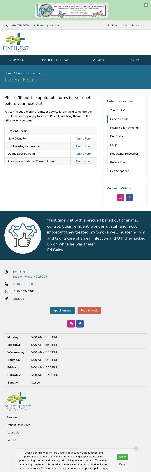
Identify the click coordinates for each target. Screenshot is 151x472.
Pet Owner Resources (124, 154)
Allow (122, 457)
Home (8, 73)
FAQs (113, 145)
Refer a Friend (119, 162)
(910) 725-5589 (24, 284)
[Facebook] (129, 197)
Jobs (125, 25)
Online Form (84, 139)
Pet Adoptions (119, 171)
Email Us (18, 299)
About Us (101, 60)
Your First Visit (119, 110)
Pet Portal (113, 25)
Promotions (138, 25)
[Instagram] (120, 197)
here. (105, 468)
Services (16, 60)
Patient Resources (59, 60)
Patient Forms (119, 119)
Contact (134, 60)
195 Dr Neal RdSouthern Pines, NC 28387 (30, 274)
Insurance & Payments (124, 128)
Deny (122, 464)
